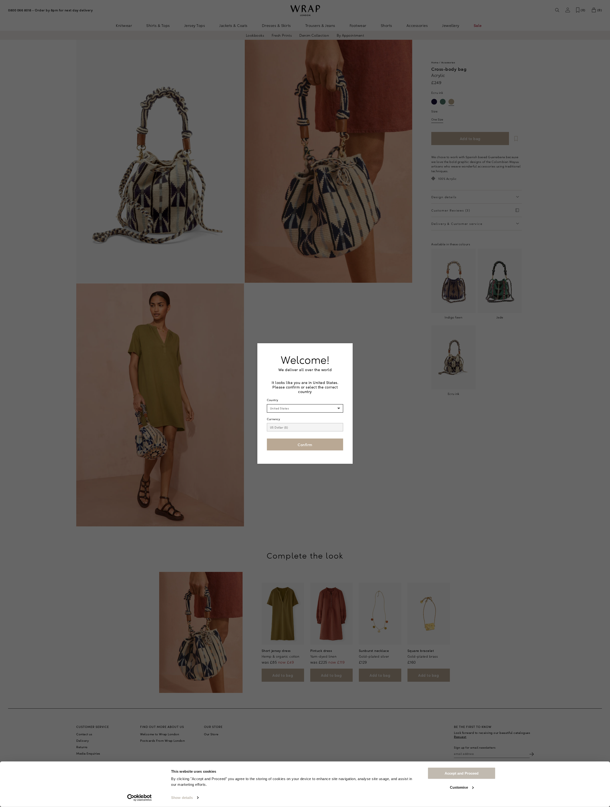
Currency (273, 419)
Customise (459, 787)
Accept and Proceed (462, 773)
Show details (182, 798)
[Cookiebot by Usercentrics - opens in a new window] (139, 797)
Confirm (305, 444)
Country (272, 400)
